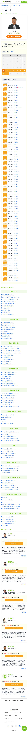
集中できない (5, 434)
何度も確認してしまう (7, 458)
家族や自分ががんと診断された (10, 385)
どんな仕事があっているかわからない (11, 353)
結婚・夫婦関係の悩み (7, 329)
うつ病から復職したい (7, 359)
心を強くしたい (6, 310)
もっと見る (5, 525)
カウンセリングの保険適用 (8, 521)
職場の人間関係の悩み (7, 334)
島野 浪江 (16, 112)
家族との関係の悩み (7, 338)
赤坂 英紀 (16, 90)
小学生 (4, 419)
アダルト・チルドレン (7, 314)
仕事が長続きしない (7, 357)
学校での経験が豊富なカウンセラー (11, 506)
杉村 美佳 (16, 181)
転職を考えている (6, 362)
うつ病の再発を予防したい (8, 436)
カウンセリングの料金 (7, 519)
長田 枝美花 (16, 278)
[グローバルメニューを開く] (2, 2)
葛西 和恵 (16, 85)
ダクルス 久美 (17, 240)
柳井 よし (16, 260)
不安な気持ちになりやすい (8, 449)
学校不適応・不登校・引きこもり (10, 407)
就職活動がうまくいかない (8, 301)
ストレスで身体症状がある (8, 374)
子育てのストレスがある (8, 400)
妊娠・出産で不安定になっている (10, 393)
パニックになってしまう (8, 455)
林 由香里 (16, 100)
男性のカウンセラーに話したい (10, 489)
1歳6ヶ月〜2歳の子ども (8, 415)
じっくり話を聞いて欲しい (8, 481)
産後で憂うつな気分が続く (8, 398)
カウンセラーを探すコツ (8, 523)
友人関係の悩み (6, 336)
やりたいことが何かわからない (10, 299)
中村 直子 (16, 265)
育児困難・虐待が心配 (7, 402)
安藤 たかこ (16, 169)
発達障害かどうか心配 (7, 424)
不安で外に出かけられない (8, 453)
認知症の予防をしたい (7, 381)
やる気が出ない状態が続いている (10, 432)
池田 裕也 (16, 129)
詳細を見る (23, 555)
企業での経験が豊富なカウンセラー (11, 509)
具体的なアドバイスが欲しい (9, 485)
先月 (4, 51)
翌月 (12, 51)
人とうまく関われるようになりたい (11, 297)
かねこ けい (16, 231)
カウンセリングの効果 (7, 517)
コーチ (4, 502)
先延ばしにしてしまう (7, 306)
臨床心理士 (5, 498)
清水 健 (15, 87)
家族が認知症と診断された (8, 383)
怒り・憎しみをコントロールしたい (11, 466)
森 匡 (15, 258)
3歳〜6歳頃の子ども (7, 417)
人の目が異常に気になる (8, 325)
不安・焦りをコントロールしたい (10, 468)
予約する (5, 85)
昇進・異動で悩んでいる (8, 364)
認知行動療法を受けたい (8, 483)
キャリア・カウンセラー (8, 500)
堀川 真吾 (16, 92)
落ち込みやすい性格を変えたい (10, 470)
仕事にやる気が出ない (7, 355)
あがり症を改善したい (7, 451)
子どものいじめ (6, 404)
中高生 (4, 421)
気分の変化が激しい (7, 472)
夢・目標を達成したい (7, 295)
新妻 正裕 (16, 110)
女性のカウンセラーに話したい (10, 487)
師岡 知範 (16, 226)
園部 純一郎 (16, 171)
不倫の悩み (5, 331)
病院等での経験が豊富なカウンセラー (11, 504)
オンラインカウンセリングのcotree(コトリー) (11, 5)
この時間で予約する (14, 543)
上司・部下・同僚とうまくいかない (11, 346)
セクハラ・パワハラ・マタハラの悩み (11, 351)
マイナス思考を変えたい (8, 303)
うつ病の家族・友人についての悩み (11, 441)
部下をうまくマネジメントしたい (10, 348)
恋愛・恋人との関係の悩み (8, 327)
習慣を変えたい (6, 312)
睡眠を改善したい (6, 379)
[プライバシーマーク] (8, 726)
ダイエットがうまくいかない (9, 372)
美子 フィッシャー (17, 107)
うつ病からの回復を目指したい (10, 438)
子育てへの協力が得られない (9, 396)
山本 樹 (15, 243)
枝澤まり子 (16, 125)
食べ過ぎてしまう (6, 376)
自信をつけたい (6, 308)
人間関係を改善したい (7, 323)
